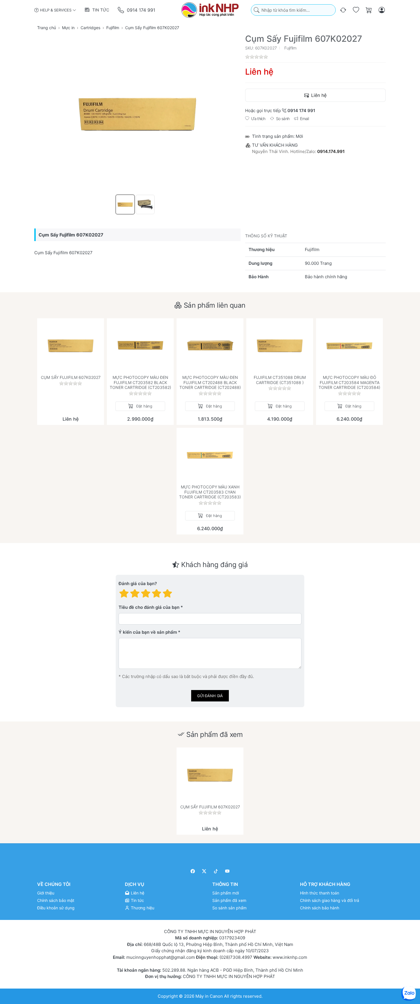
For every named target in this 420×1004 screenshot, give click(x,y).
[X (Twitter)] (204, 871)
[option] (125, 204)
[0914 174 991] (121, 10)
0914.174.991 (331, 151)
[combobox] (293, 10)
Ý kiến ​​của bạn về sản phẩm (148, 632)
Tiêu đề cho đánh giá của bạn (149, 607)
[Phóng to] (137, 113)
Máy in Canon (209, 996)
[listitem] (137, 113)
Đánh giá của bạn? (138, 583)
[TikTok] (216, 871)
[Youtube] (227, 871)
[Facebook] (193, 871)
